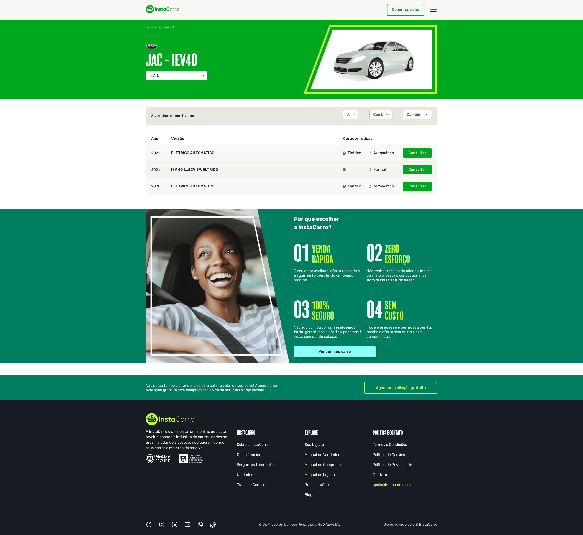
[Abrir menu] (433, 10)
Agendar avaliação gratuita (401, 388)
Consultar (417, 153)
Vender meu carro (335, 351)
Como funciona (405, 10)
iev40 (169, 27)
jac (159, 27)
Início (149, 27)
